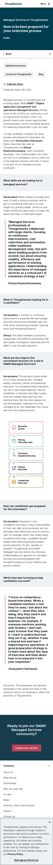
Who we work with (13, 788)
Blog (41, 74)
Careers (7, 811)
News (6, 799)
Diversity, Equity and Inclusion (18, 805)
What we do (9, 777)
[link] (26, 748)
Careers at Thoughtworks (19, 74)
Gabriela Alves (15, 84)
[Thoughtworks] (13, 3)
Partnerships (9, 783)
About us (8, 772)
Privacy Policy (15, 854)
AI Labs (7, 794)
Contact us (9, 816)
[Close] (49, 822)
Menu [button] (43, 4)
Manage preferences (26, 860)
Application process (16, 65)
